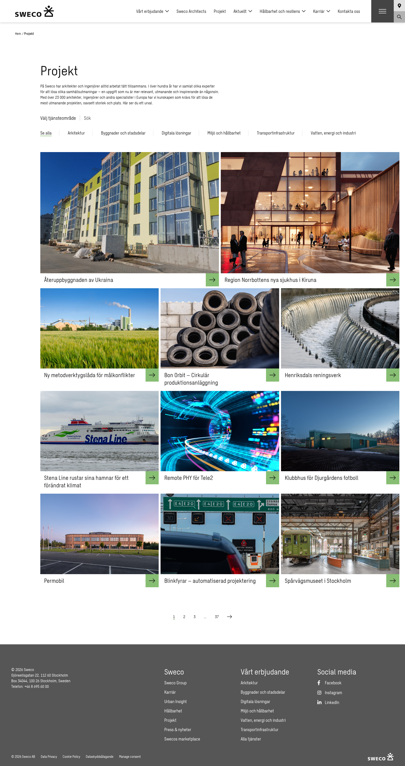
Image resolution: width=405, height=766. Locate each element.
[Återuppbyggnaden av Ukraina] (129, 212)
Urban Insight (175, 701)
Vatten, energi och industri (263, 720)
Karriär (319, 11)
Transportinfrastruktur (259, 729)
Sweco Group (175, 682)
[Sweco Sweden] (34, 11)
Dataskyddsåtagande (99, 757)
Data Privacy (49, 757)
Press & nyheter (177, 729)
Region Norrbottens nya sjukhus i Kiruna (270, 279)
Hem (18, 34)
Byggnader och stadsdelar (263, 692)
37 (217, 616)
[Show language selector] (399, 5)
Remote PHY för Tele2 (188, 477)
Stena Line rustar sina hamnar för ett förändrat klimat (86, 481)
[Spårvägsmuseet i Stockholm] (340, 534)
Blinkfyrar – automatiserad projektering (210, 580)
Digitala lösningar (255, 701)
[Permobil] (99, 534)
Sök (87, 118)
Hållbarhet (173, 710)
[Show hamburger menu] (382, 11)
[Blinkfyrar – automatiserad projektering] (220, 534)
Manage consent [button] (130, 757)
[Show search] (399, 16)
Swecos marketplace (182, 738)
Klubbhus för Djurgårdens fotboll (321, 477)
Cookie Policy (71, 757)
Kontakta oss (349, 11)
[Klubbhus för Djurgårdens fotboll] (340, 431)
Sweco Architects (191, 11)
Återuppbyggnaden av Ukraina (78, 279)
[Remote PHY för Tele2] (220, 431)
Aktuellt (240, 11)
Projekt (220, 11)
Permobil (54, 580)
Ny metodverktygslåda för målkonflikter (89, 375)
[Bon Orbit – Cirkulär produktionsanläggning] (220, 328)
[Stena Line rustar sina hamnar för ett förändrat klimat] (99, 431)
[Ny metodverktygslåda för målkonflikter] (99, 328)
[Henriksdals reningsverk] (340, 328)
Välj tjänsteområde (58, 118)
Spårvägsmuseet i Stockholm (318, 580)
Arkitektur (249, 682)
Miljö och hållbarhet (257, 710)
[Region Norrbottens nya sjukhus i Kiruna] (310, 212)
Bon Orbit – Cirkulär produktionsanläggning (191, 379)
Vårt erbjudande (149, 11)
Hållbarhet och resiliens (280, 11)
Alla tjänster (251, 738)
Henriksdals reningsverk (313, 375)
